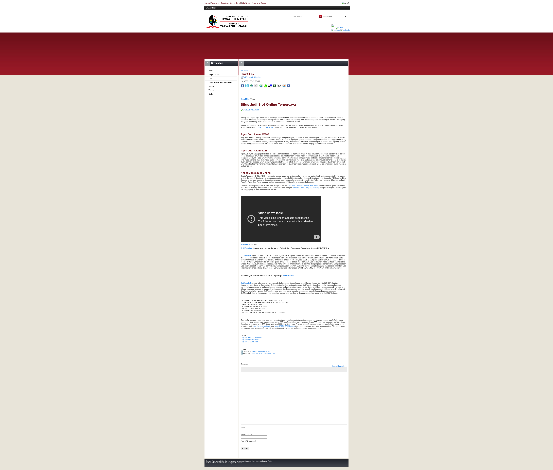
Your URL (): (249, 441)
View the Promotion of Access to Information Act (237, 461)
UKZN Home (211, 8)
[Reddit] (279, 87)
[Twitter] (247, 87)
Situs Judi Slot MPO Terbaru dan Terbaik (303, 186)
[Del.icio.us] (270, 87)
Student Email (235, 3)
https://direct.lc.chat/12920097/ (263, 353)
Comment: (245, 364)
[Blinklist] (284, 87)
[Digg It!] (256, 87)
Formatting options (339, 366)
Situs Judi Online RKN (265, 127)
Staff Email (246, 3)
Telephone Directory (260, 3)
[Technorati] (266, 87)
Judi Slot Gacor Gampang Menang (305, 188)
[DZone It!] (252, 87)
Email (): (247, 434)
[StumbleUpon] (261, 87)
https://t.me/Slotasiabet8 (261, 351)
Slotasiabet (246, 244)
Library (207, 3)
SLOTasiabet (246, 248)
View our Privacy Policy (264, 461)
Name (243, 428)
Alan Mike (245, 99)
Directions (225, 3)
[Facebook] (243, 87)
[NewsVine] (275, 87)
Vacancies (215, 3)
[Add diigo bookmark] (288, 87)
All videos (244, 71)
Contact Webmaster (213, 461)
